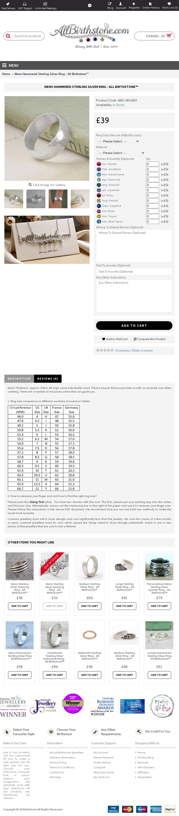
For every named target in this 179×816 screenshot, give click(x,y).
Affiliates (143, 772)
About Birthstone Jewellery (67, 752)
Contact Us (57, 772)
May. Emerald (110, 184)
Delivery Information (62, 757)
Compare (100, 767)
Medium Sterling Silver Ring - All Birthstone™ (89, 586)
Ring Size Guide (104, 772)
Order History (102, 762)
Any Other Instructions (111, 277)
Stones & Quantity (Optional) (115, 158)
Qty (148, 158)
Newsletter (145, 777)
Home (141, 752)
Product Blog (146, 757)
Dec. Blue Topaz (112, 221)
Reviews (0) (47, 378)
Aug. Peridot (110, 200)
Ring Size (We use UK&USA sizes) (118, 135)
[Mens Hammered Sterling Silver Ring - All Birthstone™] (47, 138)
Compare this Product (151, 339)
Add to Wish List (116, 339)
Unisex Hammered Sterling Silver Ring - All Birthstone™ (159, 655)
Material (101, 147)
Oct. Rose (108, 211)
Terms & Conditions (62, 767)
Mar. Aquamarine (113, 174)
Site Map (55, 777)
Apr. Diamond (111, 179)
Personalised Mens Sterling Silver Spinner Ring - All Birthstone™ (159, 588)
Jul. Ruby (107, 195)
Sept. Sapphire (111, 205)
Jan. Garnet (109, 164)
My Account (101, 752)
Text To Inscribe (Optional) (113, 265)
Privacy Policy (58, 762)
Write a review (142, 350)
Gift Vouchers (146, 767)
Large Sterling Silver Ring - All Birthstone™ (124, 586)
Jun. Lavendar (111, 190)
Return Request (104, 757)
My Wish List (102, 777)
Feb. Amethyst (111, 169)
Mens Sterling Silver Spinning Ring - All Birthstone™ (19, 588)
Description (19, 378)
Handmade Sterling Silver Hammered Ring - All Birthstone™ (54, 657)
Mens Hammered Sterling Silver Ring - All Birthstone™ (20, 655)
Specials (143, 762)
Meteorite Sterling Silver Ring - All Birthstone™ (89, 655)
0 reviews (122, 350)
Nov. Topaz (109, 216)
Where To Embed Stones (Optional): (120, 227)
